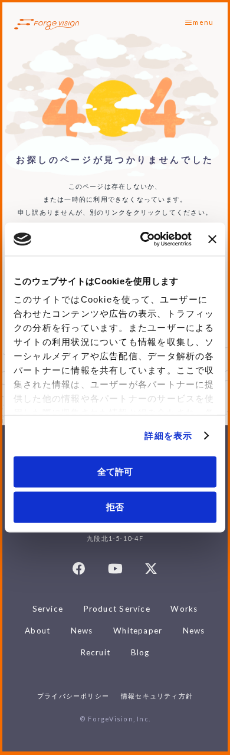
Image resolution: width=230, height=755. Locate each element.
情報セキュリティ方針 (157, 696)
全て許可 (115, 471)
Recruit (96, 652)
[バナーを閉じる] (212, 239)
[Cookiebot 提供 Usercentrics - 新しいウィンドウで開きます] (144, 239)
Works (184, 608)
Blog (140, 652)
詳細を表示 (168, 436)
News (82, 630)
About (37, 630)
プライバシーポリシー (73, 696)
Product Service (117, 608)
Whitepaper (137, 630)
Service (48, 608)
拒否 (115, 507)
